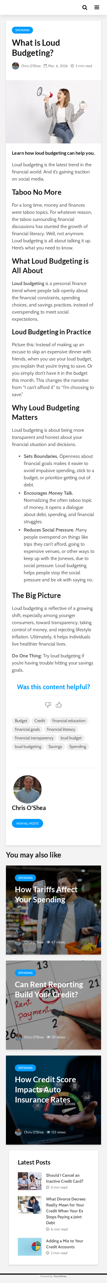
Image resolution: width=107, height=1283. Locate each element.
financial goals (27, 729)
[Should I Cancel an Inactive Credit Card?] (30, 1180)
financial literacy (61, 729)
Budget (21, 720)
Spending (22, 30)
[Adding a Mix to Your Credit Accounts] (30, 1246)
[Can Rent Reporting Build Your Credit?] (53, 1004)
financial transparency (34, 738)
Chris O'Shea (30, 66)
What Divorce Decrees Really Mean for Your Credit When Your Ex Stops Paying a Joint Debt (66, 1210)
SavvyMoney (60, 1276)
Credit (39, 720)
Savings (55, 746)
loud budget (71, 738)
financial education (69, 720)
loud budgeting (28, 746)
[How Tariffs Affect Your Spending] (53, 909)
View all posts (27, 823)
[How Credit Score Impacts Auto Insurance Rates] (53, 1099)
